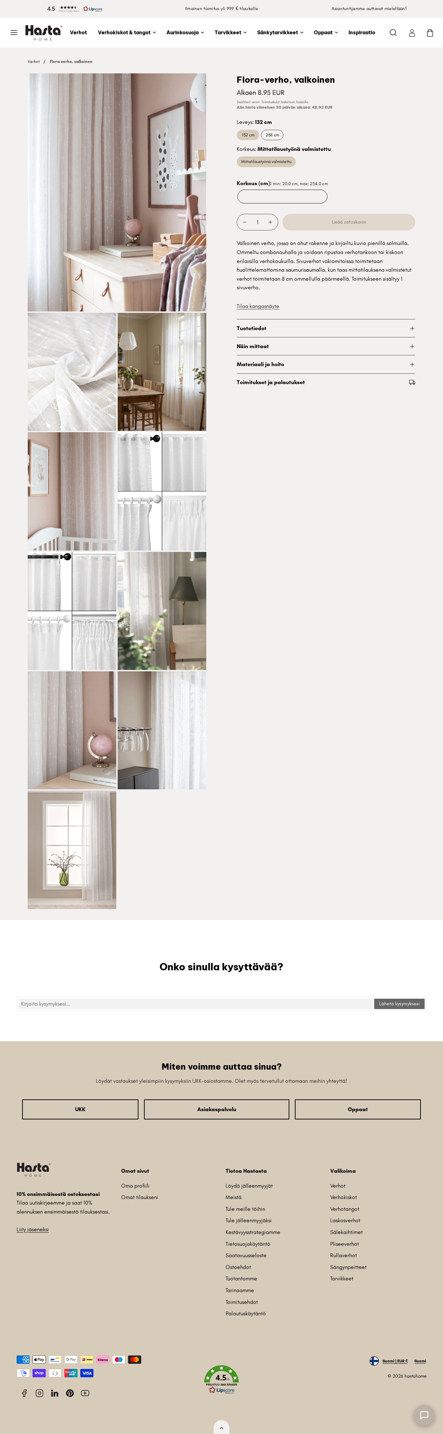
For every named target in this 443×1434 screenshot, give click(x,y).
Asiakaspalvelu (216, 1109)
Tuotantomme (241, 1278)
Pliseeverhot (344, 1244)
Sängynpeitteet (348, 1267)
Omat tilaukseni (139, 1197)
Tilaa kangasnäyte (258, 306)
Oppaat (323, 32)
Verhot (78, 32)
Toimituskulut (270, 102)
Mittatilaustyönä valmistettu (266, 161)
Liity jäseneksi (33, 1229)
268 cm (272, 134)
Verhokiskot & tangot (124, 32)
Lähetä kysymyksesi (399, 1004)
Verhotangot (344, 1209)
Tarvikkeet (228, 32)
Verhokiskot (343, 1197)
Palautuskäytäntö (246, 1313)
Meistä (234, 1197)
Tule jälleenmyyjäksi (249, 1220)
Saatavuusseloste (246, 1255)
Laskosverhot (345, 1220)
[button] (73, 8)
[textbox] (196, 1004)
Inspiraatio (362, 32)
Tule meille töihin (245, 1209)
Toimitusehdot (242, 1302)
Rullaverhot (343, 1255)
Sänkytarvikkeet (277, 32)
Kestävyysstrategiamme (253, 1232)
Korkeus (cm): (282, 183)
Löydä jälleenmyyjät (249, 1185)
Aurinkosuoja (182, 32)
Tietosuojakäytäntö (248, 1244)
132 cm (248, 134)
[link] (411, 32)
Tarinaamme (240, 1290)
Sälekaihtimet (346, 1232)
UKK (80, 1109)
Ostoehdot (238, 1267)
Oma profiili (135, 1185)
